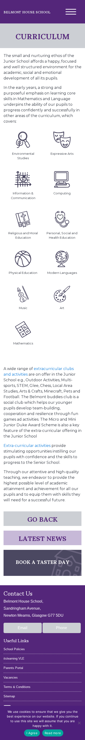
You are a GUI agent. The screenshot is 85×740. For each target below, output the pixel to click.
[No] (79, 723)
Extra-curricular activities (27, 445)
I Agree (32, 733)
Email (22, 628)
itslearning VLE (14, 658)
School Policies (14, 649)
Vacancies (11, 677)
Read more (53, 733)
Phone (61, 628)
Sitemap (9, 696)
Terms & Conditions (17, 687)
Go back (42, 518)
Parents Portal (13, 668)
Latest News (42, 537)
